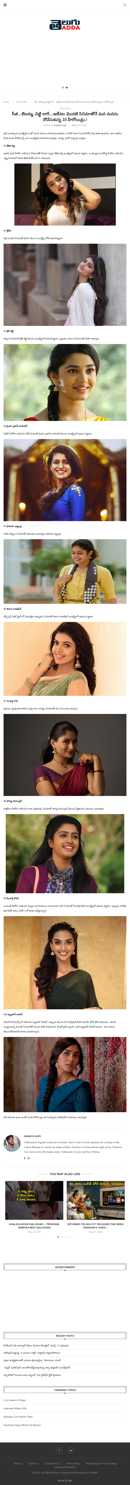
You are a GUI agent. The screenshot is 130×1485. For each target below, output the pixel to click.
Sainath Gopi (60, 125)
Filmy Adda (21, 102)
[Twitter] (67, 87)
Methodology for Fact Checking (101, 1463)
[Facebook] (62, 87)
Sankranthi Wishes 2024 (15, 1408)
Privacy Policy (73, 1463)
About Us (18, 1463)
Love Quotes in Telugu (15, 1400)
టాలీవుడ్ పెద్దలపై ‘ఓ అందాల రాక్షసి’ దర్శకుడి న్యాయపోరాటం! (32, 1353)
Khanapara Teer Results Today (18, 1417)
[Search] (124, 5)
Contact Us (33, 1463)
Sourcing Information (65, 1467)
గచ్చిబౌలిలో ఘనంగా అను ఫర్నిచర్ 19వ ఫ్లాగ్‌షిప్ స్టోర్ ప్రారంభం (32, 1375)
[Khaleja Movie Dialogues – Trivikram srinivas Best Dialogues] (34, 1200)
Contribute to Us (52, 1463)
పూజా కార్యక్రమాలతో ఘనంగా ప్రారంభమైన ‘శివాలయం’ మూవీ (32, 1360)
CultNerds (93, 1472)
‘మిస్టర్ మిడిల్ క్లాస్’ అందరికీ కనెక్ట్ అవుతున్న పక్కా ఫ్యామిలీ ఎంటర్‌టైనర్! (37, 1367)
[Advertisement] (65, 59)
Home (6, 102)
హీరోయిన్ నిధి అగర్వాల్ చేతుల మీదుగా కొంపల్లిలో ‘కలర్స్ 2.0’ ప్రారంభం (36, 1345)
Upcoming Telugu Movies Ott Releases (22, 1425)
